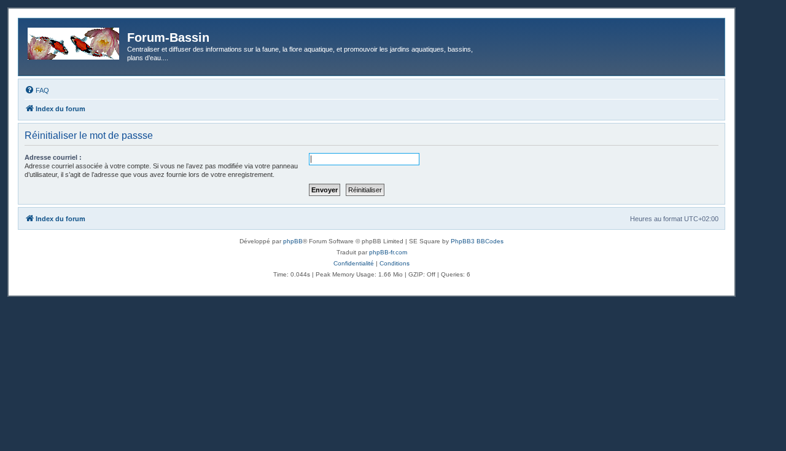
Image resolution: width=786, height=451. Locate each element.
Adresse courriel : (53, 157)
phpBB (293, 241)
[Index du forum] (74, 41)
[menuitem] (37, 90)
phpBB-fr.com (388, 252)
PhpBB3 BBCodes (477, 241)
